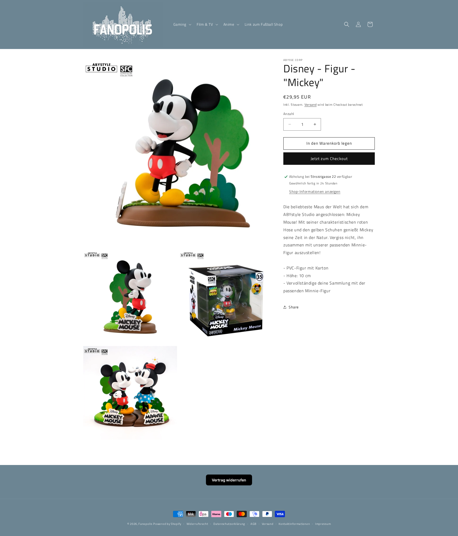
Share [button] (294, 307)
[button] (182, 24)
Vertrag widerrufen (229, 480)
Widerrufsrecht (197, 524)
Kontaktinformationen (294, 524)
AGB (253, 524)
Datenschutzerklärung (229, 524)
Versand (311, 104)
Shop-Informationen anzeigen (314, 191)
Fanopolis (145, 524)
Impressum (323, 524)
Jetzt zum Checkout (329, 159)
